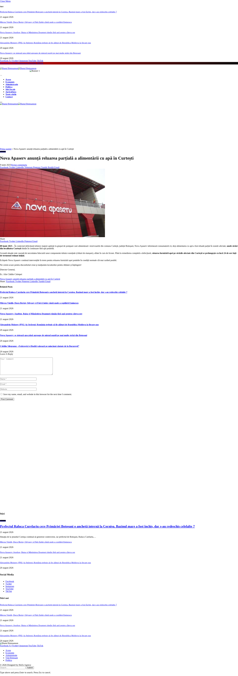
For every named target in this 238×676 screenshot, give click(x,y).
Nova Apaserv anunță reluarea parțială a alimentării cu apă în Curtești (30, 279)
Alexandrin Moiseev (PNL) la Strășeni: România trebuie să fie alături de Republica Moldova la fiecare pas (45, 43)
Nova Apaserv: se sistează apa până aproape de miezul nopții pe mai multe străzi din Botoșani (40, 53)
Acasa (8, 79)
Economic (10, 82)
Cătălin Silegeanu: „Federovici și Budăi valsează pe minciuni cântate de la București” (39, 346)
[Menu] (1, 75)
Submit (30, 668)
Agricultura (11, 92)
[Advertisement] (119, 127)
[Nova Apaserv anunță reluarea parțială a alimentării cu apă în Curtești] (52, 236)
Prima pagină (5, 149)
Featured (3, 151)
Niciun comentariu (19, 165)
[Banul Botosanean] (18, 68)
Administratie (12, 84)
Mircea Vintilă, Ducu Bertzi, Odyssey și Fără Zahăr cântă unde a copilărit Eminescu (36, 22)
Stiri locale (10, 89)
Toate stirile (11, 94)
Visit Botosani (12, 658)
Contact (9, 97)
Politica (9, 87)
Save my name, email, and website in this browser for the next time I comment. (37, 394)
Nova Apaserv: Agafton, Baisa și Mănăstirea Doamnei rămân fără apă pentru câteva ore (37, 32)
